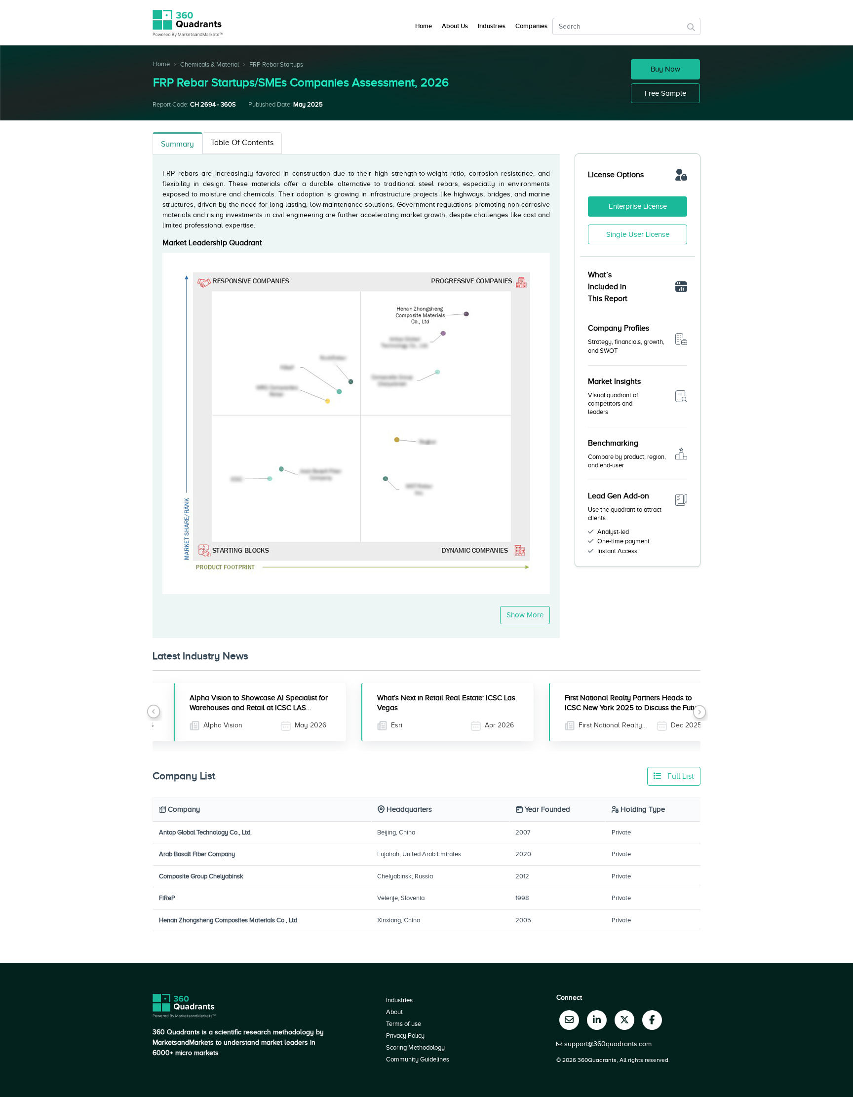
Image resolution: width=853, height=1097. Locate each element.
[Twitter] (624, 1020)
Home (161, 64)
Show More (524, 615)
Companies (531, 26)
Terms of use (403, 1023)
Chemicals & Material (209, 64)
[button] (154, 712)
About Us (455, 26)
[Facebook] (652, 1020)
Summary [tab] (177, 144)
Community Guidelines (417, 1059)
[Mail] (569, 1020)
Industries (491, 26)
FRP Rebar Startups (276, 64)
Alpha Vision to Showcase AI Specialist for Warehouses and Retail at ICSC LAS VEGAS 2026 (237, 707)
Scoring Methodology (415, 1047)
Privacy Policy (405, 1035)
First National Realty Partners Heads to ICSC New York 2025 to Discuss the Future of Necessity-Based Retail (612, 707)
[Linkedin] (597, 1020)
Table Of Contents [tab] (242, 142)
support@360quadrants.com (608, 1044)
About (394, 1012)
